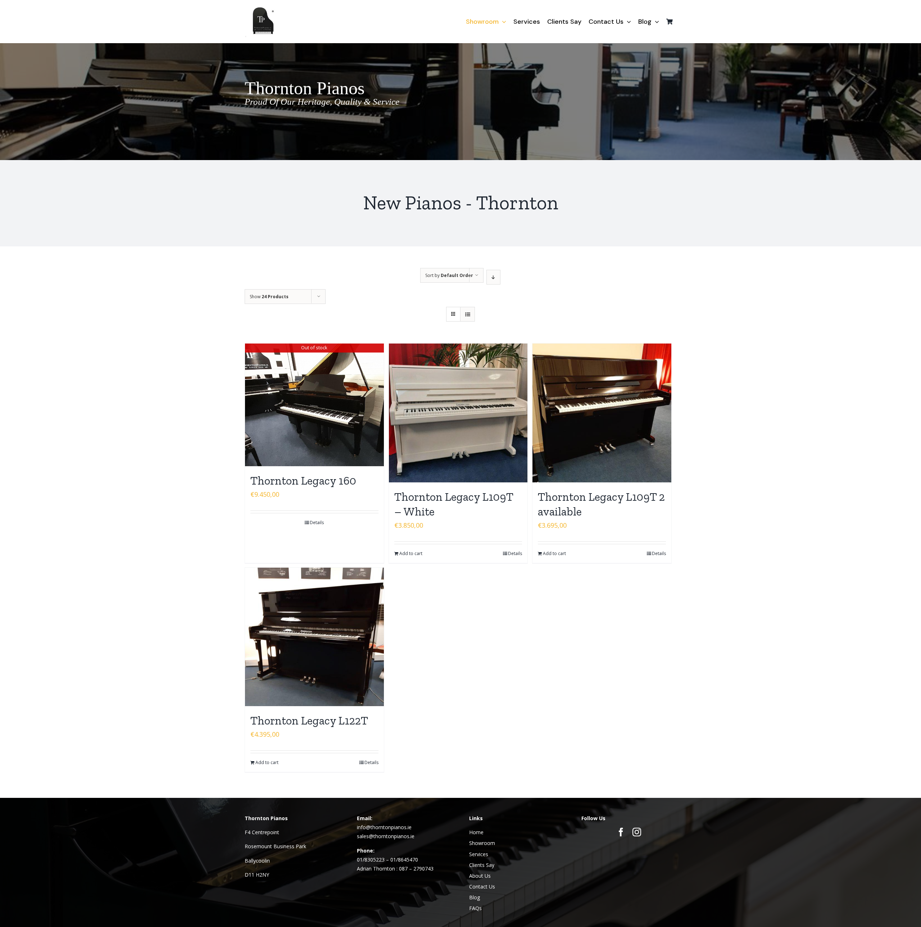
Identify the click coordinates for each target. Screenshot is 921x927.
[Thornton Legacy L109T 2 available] (601, 413)
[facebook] (621, 832)
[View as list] (467, 314)
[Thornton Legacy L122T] (314, 637)
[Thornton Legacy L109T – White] (458, 413)
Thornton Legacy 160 (303, 480)
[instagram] (636, 832)
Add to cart (410, 553)
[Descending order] (493, 277)
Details (317, 522)
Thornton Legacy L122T (309, 720)
